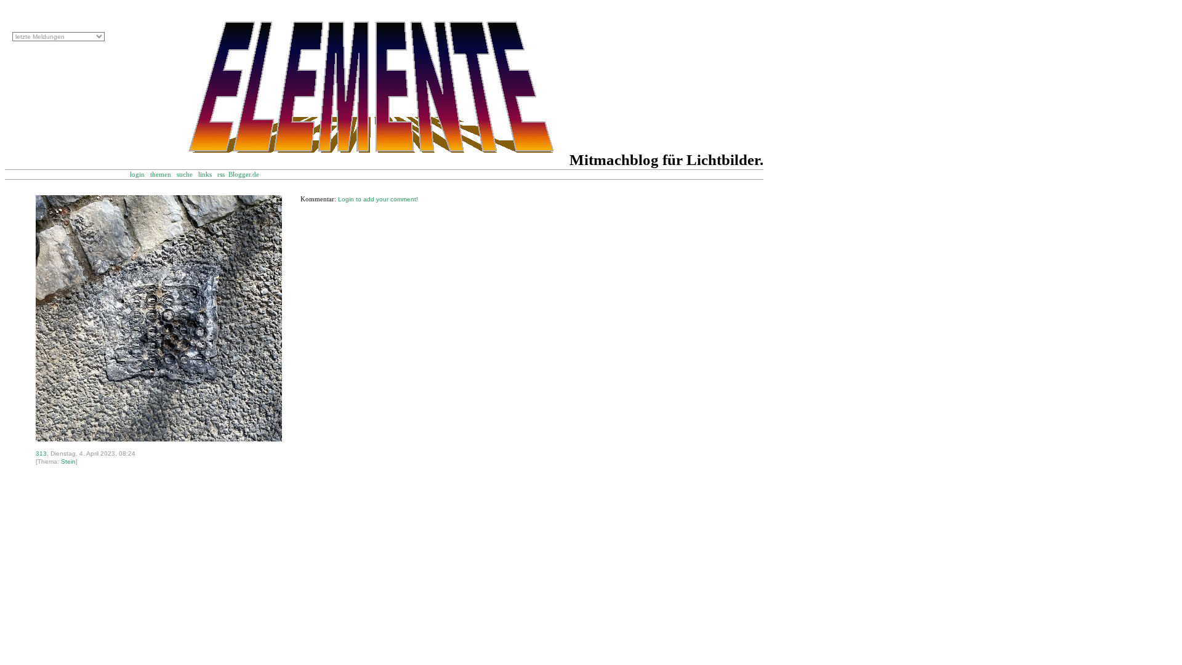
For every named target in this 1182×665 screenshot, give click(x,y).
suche (185, 174)
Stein (68, 461)
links (205, 174)
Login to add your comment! (378, 199)
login (137, 174)
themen (160, 174)
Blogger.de (250, 174)
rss (221, 174)
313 (41, 453)
